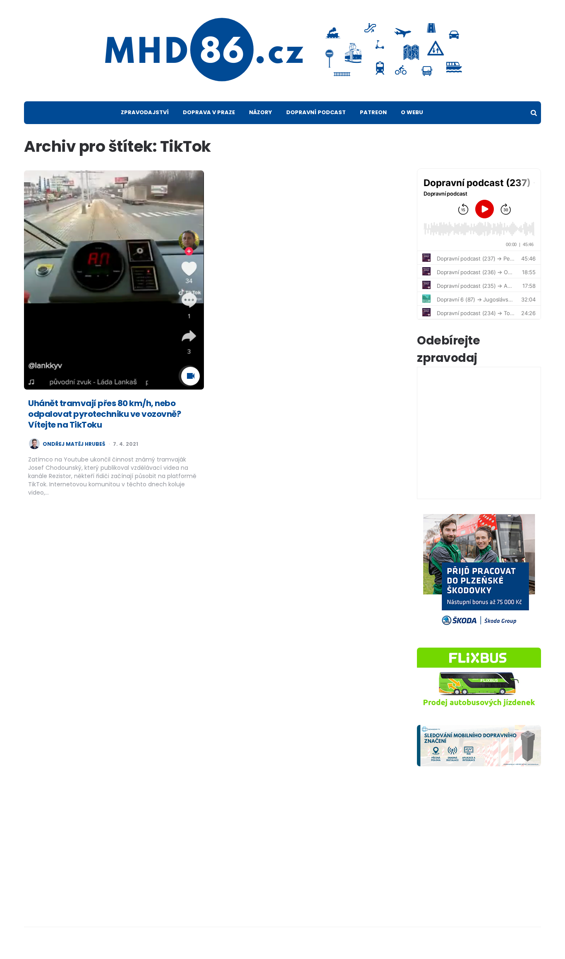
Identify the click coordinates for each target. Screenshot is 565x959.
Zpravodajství (145, 112)
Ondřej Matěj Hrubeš (74, 444)
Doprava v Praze (209, 112)
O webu (412, 112)
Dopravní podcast (316, 112)
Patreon (373, 112)
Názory (260, 112)
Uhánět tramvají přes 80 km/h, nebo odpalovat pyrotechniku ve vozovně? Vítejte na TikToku (104, 413)
